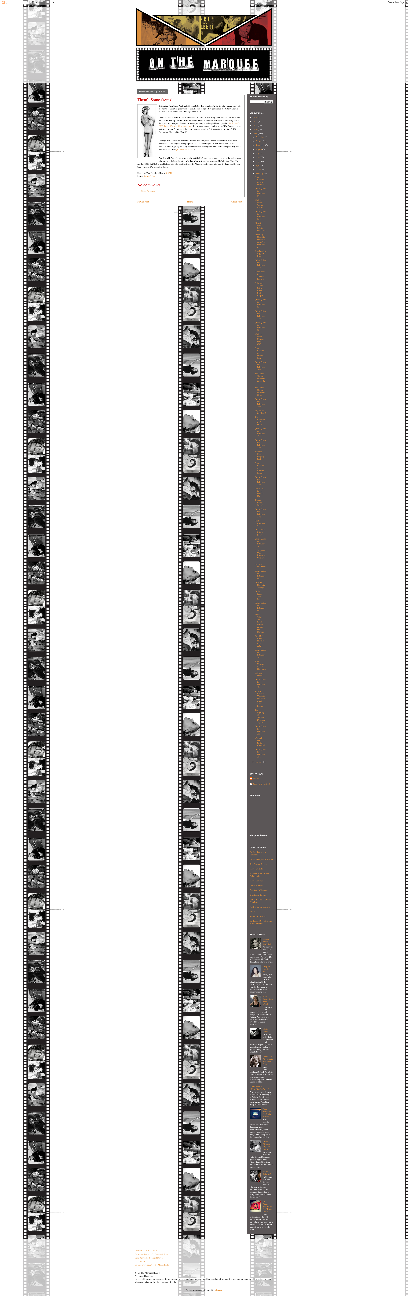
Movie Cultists (256, 868)
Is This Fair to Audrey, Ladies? (259, 275)
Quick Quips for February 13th (260, 444)
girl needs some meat (185, 149)
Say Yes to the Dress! (260, 412)
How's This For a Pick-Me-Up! (260, 492)
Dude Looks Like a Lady (260, 532)
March (259, 169)
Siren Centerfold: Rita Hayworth (260, 665)
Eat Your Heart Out (260, 565)
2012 (255, 121)
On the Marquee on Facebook (258, 853)
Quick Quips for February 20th (260, 326)
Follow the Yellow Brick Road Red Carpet (259, 289)
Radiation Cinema (258, 916)
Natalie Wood (268, 1000)
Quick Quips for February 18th (260, 403)
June (258, 157)
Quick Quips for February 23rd (260, 315)
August (259, 149)
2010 (255, 129)
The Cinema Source (258, 864)
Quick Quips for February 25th (260, 263)
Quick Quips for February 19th (260, 366)
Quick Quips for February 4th (260, 683)
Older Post (236, 201)
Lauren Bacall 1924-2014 (267, 941)
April (258, 165)
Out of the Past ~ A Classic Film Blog (261, 901)
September (260, 145)
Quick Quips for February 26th (260, 215)
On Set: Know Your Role (258, 595)
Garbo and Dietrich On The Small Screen (268, 1060)
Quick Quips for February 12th (260, 481)
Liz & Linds (265, 1030)
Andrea (256, 778)
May (258, 161)
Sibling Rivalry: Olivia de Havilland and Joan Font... (260, 698)
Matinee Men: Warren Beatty (259, 204)
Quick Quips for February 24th (260, 303)
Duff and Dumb (258, 674)
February (260, 173)
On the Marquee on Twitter (261, 859)
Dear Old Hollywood (259, 890)
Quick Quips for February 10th (260, 542)
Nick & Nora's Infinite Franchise (260, 226)
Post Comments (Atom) (196, 211)
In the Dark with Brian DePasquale (259, 874)
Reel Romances (260, 523)
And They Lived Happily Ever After (259, 640)
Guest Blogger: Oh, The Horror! (266, 1145)
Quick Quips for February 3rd (260, 730)
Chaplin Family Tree (266, 969)
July (258, 153)
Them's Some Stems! (259, 502)
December (260, 137)
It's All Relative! (267, 1173)
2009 (255, 133)
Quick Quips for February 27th (260, 192)
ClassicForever (256, 885)
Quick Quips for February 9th (260, 574)
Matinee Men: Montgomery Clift (259, 339)
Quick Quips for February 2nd (260, 753)
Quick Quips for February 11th (260, 513)
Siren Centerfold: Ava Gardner (260, 181)
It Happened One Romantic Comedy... (260, 555)
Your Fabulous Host (261, 784)
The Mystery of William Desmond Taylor (260, 716)
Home (190, 201)
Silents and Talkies (258, 894)
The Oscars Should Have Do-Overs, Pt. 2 (260, 378)
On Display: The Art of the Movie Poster (267, 1206)
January (259, 761)
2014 (255, 117)
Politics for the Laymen (260, 906)
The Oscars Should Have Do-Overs (260, 391)
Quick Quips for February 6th (260, 606)
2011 (255, 125)
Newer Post (143, 201)
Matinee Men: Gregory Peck (259, 455)
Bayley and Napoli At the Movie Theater (261, 922)
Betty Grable (149, 176)
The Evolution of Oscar (260, 421)
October (259, 141)
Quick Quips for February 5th (260, 653)
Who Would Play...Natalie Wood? (260, 1087)
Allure (252, 911)
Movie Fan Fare (256, 880)
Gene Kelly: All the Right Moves (267, 1113)
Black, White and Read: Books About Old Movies (259, 623)
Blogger (218, 1289)
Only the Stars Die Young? (260, 585)
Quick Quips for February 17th (260, 432)
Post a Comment (148, 191)
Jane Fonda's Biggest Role (260, 253)
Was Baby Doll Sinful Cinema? (260, 741)
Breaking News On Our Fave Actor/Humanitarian (260, 240)
